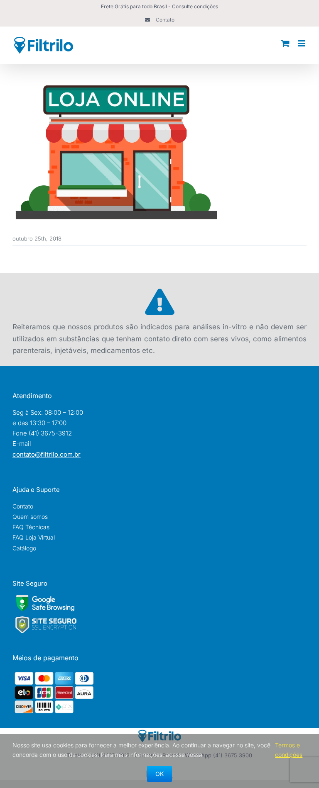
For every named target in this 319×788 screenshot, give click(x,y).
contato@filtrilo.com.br (46, 454)
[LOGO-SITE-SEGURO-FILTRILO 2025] (46, 619)
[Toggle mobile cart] (285, 43)
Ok (159, 773)
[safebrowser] (45, 598)
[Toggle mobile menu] (302, 43)
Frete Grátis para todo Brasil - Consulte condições (159, 6)
